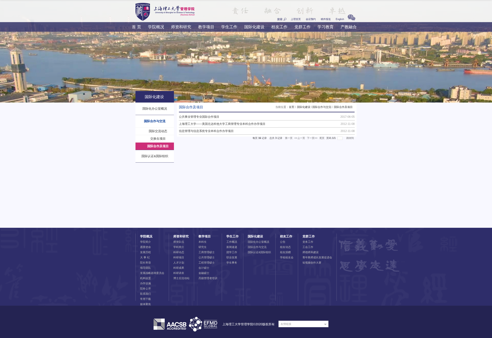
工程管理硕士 (207, 262)
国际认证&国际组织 (259, 252)
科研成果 (178, 267)
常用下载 (145, 298)
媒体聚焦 (145, 304)
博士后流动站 (181, 278)
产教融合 (349, 27)
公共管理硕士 (207, 257)
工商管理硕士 (207, 252)
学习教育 (325, 27)
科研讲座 (178, 273)
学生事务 (231, 262)
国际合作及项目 (343, 106)
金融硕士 (204, 273)
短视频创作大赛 (312, 262)
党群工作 (302, 27)
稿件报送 (326, 19)
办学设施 (145, 283)
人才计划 (178, 262)
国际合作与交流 (321, 106)
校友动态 (285, 247)
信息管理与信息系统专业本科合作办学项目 (206, 131)
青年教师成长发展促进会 (317, 257)
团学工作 (231, 252)
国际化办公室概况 (258, 241)
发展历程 (145, 252)
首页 (291, 106)
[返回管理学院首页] (164, 4)
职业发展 (231, 257)
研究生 (203, 247)
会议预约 (311, 19)
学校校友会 (286, 257)
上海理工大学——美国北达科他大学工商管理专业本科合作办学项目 (222, 123)
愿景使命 (145, 247)
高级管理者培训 (208, 278)
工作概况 (231, 241)
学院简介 (145, 241)
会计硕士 (204, 267)
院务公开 (145, 288)
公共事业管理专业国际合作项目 (199, 116)
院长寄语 (145, 262)
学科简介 (178, 247)
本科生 (203, 241)
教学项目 (206, 27)
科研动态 (178, 252)
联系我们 (145, 293)
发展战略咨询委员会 (152, 273)
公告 (282, 241)
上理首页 (296, 19)
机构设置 (145, 278)
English (340, 19)
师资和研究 (181, 27)
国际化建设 (254, 27)
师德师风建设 (311, 252)
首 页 (136, 27)
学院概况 (156, 27)
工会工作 (308, 247)
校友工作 (279, 27)
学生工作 (229, 27)
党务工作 (308, 241)
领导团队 (145, 267)
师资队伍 (178, 241)
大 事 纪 (145, 257)
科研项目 (178, 257)
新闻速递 (231, 247)
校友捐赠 (285, 252)
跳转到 (350, 138)
